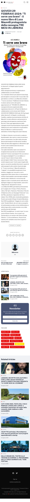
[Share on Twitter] (10, 235)
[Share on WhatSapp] (22, 235)
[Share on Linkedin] (16, 235)
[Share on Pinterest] (19, 235)
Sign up (15, 479)
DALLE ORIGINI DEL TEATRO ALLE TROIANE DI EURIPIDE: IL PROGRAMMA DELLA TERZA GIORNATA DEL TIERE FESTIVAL (14, 458)
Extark (26, 493)
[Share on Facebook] (7, 235)
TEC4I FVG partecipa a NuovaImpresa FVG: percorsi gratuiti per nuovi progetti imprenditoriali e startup (14, 433)
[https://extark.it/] (15, 254)
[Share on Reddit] (13, 235)
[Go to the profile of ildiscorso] (2, 32)
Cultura (18, 225)
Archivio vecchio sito (15, 482)
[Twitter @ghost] (16, 473)
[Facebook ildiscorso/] (13, 473)
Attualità (4, 7)
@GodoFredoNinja (15, 493)
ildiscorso (8, 33)
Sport (3, 401)
